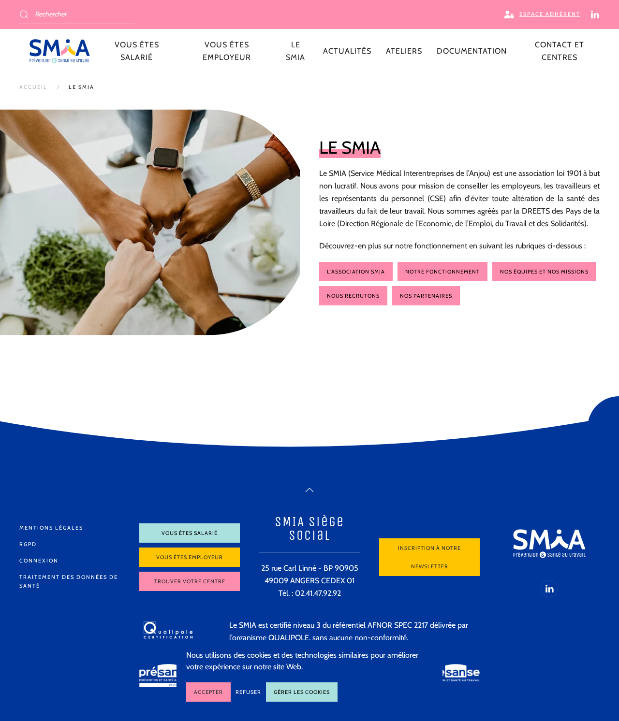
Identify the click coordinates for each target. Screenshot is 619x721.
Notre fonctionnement (442, 271)
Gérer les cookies (302, 692)
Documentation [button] (472, 51)
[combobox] (77, 14)
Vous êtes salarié (190, 533)
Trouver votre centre (189, 581)
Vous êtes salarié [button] (137, 51)
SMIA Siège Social (309, 528)
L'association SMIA (356, 271)
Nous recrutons (353, 295)
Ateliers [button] (404, 51)
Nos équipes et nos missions (544, 271)
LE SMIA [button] (295, 51)
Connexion (39, 560)
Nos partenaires (426, 295)
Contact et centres (559, 51)
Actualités (347, 51)
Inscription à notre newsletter (429, 557)
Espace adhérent (549, 14)
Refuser (248, 692)
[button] (309, 490)
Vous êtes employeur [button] (227, 51)
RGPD (28, 544)
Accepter (208, 692)
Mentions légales (51, 527)
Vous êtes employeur (189, 557)
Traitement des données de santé (68, 581)
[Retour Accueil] (59, 51)
